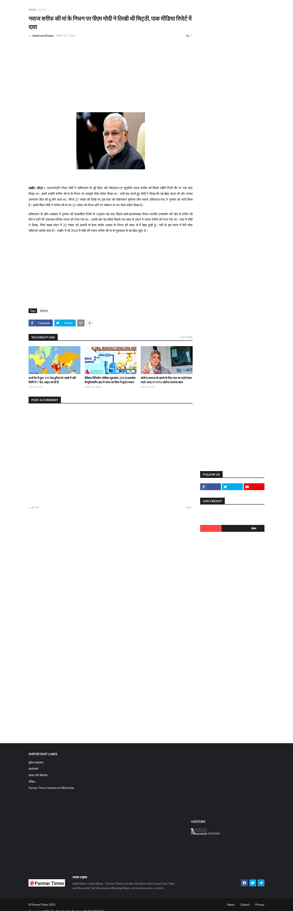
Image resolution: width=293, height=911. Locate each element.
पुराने (188, 507)
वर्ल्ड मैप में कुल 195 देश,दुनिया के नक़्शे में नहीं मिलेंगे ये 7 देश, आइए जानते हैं (52, 380)
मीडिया (32, 781)
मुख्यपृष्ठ (32, 9)
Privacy (259, 904)
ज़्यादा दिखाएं (186, 337)
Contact (245, 904)
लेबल (253, 528)
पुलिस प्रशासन (36, 762)
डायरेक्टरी (33, 768)
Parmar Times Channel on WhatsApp (51, 788)
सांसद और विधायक (38, 775)
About (231, 904)
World (42, 9)
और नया (35, 507)
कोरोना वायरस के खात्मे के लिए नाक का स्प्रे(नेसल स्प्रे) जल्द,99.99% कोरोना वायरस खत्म (166, 380)
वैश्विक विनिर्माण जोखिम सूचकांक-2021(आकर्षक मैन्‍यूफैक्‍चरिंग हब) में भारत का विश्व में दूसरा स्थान (110, 380)
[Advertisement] (111, 73)
